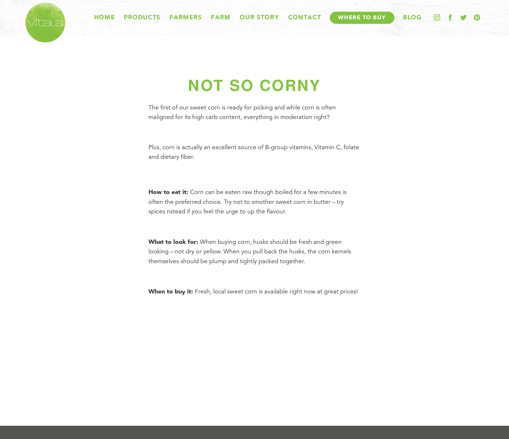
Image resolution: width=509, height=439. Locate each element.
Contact (304, 18)
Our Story (259, 18)
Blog (412, 18)
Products (142, 18)
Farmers (185, 18)
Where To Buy (362, 17)
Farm (221, 18)
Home (104, 18)
